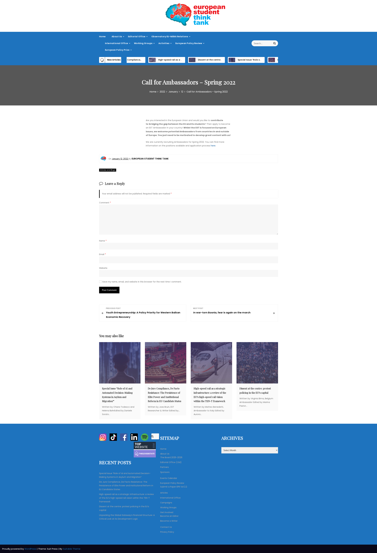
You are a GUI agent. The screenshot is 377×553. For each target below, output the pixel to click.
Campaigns (166, 502)
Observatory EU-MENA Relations (169, 36)
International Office (116, 43)
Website (103, 268)
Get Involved (166, 512)
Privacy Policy (167, 531)
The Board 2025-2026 (171, 457)
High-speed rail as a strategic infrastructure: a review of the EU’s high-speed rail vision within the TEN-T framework (126, 498)
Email (102, 254)
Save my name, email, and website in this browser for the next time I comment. (142, 281)
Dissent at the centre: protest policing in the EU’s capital (216, 59)
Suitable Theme (71, 548)
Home (102, 36)
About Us (117, 36)
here (213, 145)
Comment (105, 202)
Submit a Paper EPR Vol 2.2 (173, 486)
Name (103, 240)
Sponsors (165, 472)
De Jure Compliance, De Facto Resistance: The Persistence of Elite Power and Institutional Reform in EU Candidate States (126, 485)
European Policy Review (188, 43)
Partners (164, 467)
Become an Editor (169, 516)
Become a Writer (169, 520)
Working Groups (143, 43)
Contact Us (166, 527)
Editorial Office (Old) (171, 462)
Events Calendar (168, 478)
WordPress (30, 548)
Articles (164, 492)
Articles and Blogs (107, 170)
